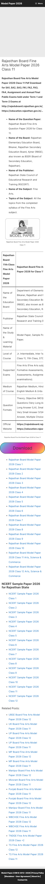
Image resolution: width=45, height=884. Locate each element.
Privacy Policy (38, 873)
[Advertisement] (22, 32)
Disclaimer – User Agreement (17, 876)
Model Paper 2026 (11, 3)
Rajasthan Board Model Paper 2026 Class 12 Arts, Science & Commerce (25, 571)
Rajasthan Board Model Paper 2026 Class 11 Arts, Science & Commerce (25, 557)
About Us (36, 876)
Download (22, 448)
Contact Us (22, 880)
